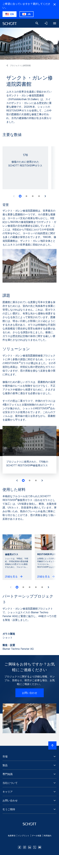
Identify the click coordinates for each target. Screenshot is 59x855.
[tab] (20, 196)
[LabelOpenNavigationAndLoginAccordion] (46, 23)
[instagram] (24, 847)
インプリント (23, 835)
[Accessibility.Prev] (14, 196)
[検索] (37, 23)
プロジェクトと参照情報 (20, 65)
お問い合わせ (29, 692)
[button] (29, 756)
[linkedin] (29, 847)
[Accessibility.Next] (45, 196)
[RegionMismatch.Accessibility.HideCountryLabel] (54, 4)
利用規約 (47, 835)
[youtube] (39, 847)
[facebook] (19, 847)
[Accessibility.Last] (17, 480)
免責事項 (11, 835)
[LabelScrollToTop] (52, 745)
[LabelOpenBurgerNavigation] (54, 23)
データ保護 (36, 835)
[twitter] (34, 847)
